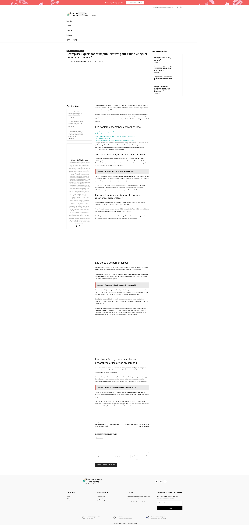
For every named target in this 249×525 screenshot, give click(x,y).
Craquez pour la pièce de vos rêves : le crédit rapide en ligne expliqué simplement (75, 134)
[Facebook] (178, 7)
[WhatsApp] (147, 61)
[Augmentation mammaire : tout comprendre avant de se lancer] (177, 79)
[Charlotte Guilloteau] (79, 151)
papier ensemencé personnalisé (120, 185)
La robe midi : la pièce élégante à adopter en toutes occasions (75, 123)
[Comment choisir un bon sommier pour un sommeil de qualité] (87, 113)
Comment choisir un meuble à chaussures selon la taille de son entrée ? (163, 68)
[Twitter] (138, 61)
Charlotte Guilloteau (81, 61)
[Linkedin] (82, 225)
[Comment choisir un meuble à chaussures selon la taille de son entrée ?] (177, 69)
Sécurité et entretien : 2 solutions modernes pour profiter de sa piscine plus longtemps (162, 89)
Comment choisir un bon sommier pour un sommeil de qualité (75, 113)
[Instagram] (181, 7)
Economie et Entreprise (75, 50)
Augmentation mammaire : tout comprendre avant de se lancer (163, 78)
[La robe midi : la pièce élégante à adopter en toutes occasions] (87, 123)
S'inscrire (170, 508)
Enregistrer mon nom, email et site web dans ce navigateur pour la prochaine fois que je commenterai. (140, 457)
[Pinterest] (143, 61)
